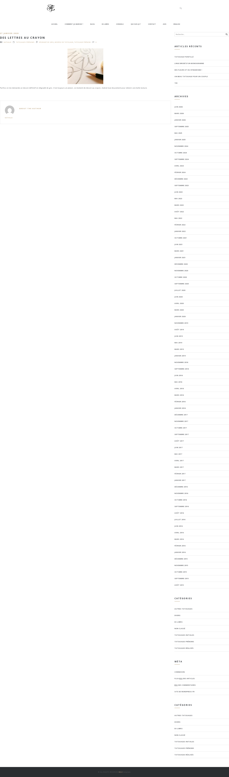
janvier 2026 (180, 120)
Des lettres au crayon (22, 38)
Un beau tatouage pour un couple (191, 76)
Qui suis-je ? (136, 24)
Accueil (54, 24)
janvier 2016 (180, 552)
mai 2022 (178, 218)
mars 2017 (179, 467)
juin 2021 (178, 244)
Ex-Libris (105, 24)
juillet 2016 (179, 519)
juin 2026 (178, 107)
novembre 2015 (181, 565)
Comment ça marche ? (74, 24)
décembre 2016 (181, 487)
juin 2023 (178, 192)
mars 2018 (179, 395)
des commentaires (185, 685)
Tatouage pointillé (184, 57)
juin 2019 (178, 336)
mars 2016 (179, 539)
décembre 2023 (181, 179)
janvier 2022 (180, 231)
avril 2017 (179, 460)
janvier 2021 (180, 257)
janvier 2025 (180, 140)
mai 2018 (178, 382)
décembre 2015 (181, 559)
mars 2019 (179, 349)
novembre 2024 (181, 146)
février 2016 (179, 546)
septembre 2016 (181, 506)
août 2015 (179, 585)
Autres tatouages (183, 609)
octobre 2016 (180, 500)
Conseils (120, 24)
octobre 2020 (180, 277)
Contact (152, 24)
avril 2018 (179, 388)
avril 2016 (179, 533)
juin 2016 (178, 526)
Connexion (179, 672)
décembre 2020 (181, 264)
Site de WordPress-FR (184, 692)
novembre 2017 (181, 421)
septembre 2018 (181, 369)
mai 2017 (178, 454)
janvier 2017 (180, 480)
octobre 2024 (180, 153)
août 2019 (179, 329)
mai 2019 (178, 343)
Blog (92, 24)
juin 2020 (178, 297)
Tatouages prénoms (25, 42)
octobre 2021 (180, 238)
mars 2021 (179, 251)
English (177, 24)
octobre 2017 (180, 428)
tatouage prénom (82, 42)
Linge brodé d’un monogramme (189, 63)
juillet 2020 (179, 290)
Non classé (179, 628)
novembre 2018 (181, 362)
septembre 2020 (181, 284)
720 (175, 83)
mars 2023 (179, 205)
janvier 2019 (180, 356)
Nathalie (7, 42)
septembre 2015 (181, 578)
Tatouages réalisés (184, 648)
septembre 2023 (181, 185)
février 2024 (179, 172)
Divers (177, 615)
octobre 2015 (180, 572)
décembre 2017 (181, 415)
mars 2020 (179, 310)
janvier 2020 (180, 316)
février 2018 (179, 402)
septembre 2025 (181, 126)
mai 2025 (178, 133)
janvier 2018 (180, 408)
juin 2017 (178, 447)
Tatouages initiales (184, 635)
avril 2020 (179, 303)
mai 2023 (178, 198)
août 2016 (179, 513)
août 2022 (179, 212)
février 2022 (179, 225)
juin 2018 (178, 375)
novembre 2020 (181, 271)
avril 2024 (179, 166)
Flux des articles (184, 678)
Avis (164, 24)
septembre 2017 (181, 434)
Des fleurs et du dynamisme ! (188, 70)
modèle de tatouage (64, 42)
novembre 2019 (181, 323)
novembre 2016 (181, 493)
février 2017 (179, 474)
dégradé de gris (46, 42)
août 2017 (179, 441)
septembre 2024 (181, 159)
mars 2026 (179, 113)
